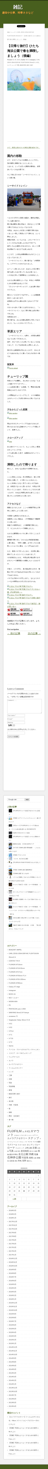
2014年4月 (12, 1373)
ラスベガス (22, 1145)
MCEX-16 (12, 994)
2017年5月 (12, 1244)
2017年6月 (12, 1240)
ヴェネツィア (19, 1148)
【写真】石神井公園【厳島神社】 (23, 870)
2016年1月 (12, 1299)
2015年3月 (12, 1336)
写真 (18, 65)
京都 (10, 1079)
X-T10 (11, 1038)
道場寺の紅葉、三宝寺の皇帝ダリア (23, 844)
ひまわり (17, 1135)
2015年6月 (12, 1325)
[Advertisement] (24, 117)
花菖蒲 (11, 1161)
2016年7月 (12, 1277)
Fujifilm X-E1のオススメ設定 (21, 833)
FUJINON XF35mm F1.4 (17, 975)
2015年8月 (12, 1317)
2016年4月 (12, 1288)
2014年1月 (12, 1384)
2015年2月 (12, 1340)
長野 (24, 1161)
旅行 (31, 65)
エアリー (35, 1135)
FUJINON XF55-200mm (17, 979)
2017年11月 (13, 1225)
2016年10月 (13, 1266)
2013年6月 (12, 1399)
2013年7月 (12, 1395)
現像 (36, 1154)
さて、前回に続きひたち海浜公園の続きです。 (23, 147)
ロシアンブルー (33, 1145)
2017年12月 (13, 1221)
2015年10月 (13, 1310)
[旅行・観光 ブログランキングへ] (13, 615)
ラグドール (12, 1145)
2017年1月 (12, 1255)
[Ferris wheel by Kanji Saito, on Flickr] (12, 368)
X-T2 (10, 1042)
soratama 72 (13, 1016)
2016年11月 (13, 1262)
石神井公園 (14, 1157)
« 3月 (14, 1199)
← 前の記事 (13, 633)
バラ (25, 1142)
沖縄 (31, 1154)
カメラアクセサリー (16, 1064)
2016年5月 (12, 1284)
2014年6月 (12, 1365)
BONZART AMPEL (15, 950)
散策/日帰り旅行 (25, 65)
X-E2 (10, 1027)
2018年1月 (12, 1218)
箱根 (10, 1112)
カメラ (9, 65)
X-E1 (37, 62)
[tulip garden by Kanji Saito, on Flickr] (12, 413)
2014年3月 (12, 1377)
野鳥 (20, 1161)
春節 (35, 1151)
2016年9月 (12, 1269)
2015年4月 (12, 1332)
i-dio (23, 1131)
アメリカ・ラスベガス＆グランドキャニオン (24, 1049)
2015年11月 (13, 1306)
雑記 (18, 7)
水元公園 (23, 1154)
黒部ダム (29, 1161)
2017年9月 (12, 1232)
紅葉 (35, 1158)
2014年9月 (12, 1358)
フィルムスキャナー (16, 1068)
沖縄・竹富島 (13, 1105)
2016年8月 (12, 1273)
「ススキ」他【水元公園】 (21, 859)
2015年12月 (13, 1303)
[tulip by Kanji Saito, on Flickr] (9, 441)
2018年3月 (12, 1210)
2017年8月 (12, 1236)
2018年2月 (12, 1214)
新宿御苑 (25, 1151)
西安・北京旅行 (14, 1116)
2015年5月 (12, 1329)
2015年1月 (12, 1343)
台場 (15, 1151)
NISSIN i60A (13, 1001)
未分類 (11, 1101)
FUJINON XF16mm (15, 964)
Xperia (11, 1046)
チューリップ (14, 1142)
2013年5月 (12, 1402)
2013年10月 (13, 1391)
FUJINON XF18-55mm (17, 968)
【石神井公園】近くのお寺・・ (22, 873)
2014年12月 (13, 1347)
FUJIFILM (14, 1131)
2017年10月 (13, 1229)
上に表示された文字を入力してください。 (22, 729)
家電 (10, 1090)
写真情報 (12, 1086)
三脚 (10, 1075)
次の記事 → (34, 633)
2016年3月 (12, 1292)
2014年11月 (13, 1351)
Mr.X (27, 60)
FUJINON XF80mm (15, 983)
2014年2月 (12, 1380)
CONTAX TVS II (14, 961)
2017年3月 (12, 1247)
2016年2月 (12, 1295)
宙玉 (18, 1151)
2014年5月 (12, 1369)
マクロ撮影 (37, 1142)
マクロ (30, 1142)
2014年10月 (13, 1354)
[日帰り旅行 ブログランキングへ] (26, 615)
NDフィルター (14, 998)
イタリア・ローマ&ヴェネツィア (20, 1053)
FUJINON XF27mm (15, 972)
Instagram (12, 990)
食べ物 (11, 1120)
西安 (16, 1161)
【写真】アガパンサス (19, 855)
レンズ (14, 65)
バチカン (21, 1141)
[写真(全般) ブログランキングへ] (13, 611)
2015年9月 (12, 1314)
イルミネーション (26, 1135)
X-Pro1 (11, 1031)
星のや (31, 1151)
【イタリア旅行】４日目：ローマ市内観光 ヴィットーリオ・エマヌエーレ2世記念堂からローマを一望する (25, 910)
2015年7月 (12, 1321)
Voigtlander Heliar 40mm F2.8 (19, 1020)
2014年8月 (12, 1362)
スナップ (33, 1138)
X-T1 (10, 1035)
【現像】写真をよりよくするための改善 (23, 1428)
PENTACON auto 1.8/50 (17, 1009)
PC (10, 1005)
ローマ (11, 1147)
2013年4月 (12, 1406)
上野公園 (28, 1148)
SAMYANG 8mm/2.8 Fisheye (19, 1012)
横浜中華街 (13, 1154)
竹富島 (25, 1157)
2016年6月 (12, 1281)
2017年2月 (12, 1251)
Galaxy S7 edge (14, 987)
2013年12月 (13, 1388)
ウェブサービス (14, 1057)
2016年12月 (13, 1258)
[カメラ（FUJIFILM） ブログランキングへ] (26, 611)
